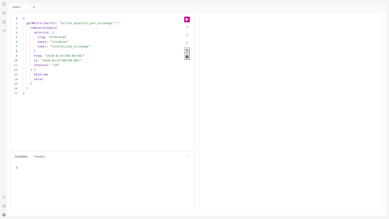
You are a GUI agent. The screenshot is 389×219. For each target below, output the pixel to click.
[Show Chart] (187, 50)
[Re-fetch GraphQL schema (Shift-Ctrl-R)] (4, 197)
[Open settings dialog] (4, 215)
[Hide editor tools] (189, 157)
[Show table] (187, 57)
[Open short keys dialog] (4, 206)
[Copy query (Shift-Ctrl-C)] (187, 43)
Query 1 (17, 7)
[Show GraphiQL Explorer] (4, 13)
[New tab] (34, 7)
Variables (21, 156)
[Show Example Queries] (4, 22)
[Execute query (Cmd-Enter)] (187, 19)
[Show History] (4, 30)
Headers (39, 156)
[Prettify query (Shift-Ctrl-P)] (187, 26)
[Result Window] (290, 114)
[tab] (19, 7)
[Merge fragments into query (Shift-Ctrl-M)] (187, 35)
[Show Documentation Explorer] (4, 4)
